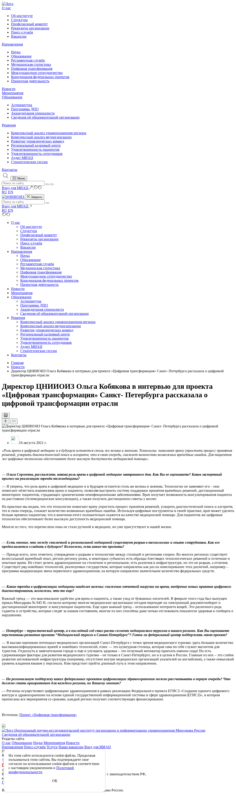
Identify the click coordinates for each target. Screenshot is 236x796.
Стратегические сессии (29, 162)
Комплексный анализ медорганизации (41, 137)
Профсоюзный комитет (29, 24)
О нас (6, 8)
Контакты (9, 170)
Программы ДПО (25, 109)
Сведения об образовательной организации (45, 117)
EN (10, 192)
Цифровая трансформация (31, 69)
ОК (54, 781)
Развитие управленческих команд (37, 141)
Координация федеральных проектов (40, 77)
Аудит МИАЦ (22, 158)
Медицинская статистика (31, 64)
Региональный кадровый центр (36, 145)
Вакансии (19, 36)
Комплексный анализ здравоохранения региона (48, 133)
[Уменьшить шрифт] (14, 421)
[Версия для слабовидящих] (37, 188)
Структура (19, 20)
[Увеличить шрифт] (5, 421)
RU (4, 192)
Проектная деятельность (30, 81)
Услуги (52, 747)
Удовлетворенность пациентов (35, 149)
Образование (21, 56)
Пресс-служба (22, 32)
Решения (9, 125)
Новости (8, 89)
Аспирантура (21, 105)
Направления (12, 44)
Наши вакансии (71, 747)
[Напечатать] (6, 415)
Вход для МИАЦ (97, 747)
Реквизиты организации (30, 28)
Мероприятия (12, 93)
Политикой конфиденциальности (41, 770)
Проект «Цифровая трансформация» (48, 715)
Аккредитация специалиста (33, 113)
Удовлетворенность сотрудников (36, 154)
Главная (17, 363)
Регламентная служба (28, 60)
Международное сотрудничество (37, 73)
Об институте (22, 16)
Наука (16, 52)
